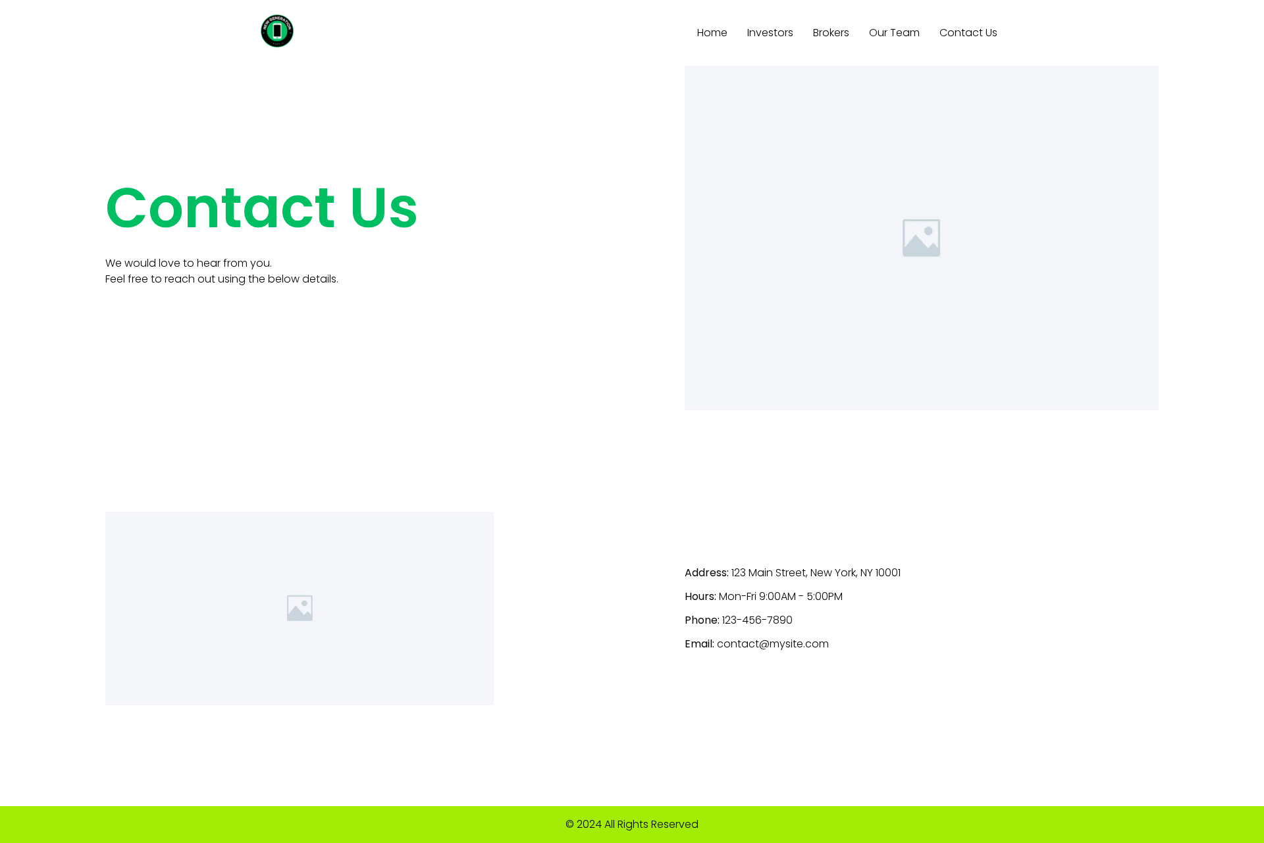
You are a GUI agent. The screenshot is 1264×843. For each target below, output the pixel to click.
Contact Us (968, 32)
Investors (770, 32)
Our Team (894, 32)
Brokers (831, 32)
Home (712, 32)
